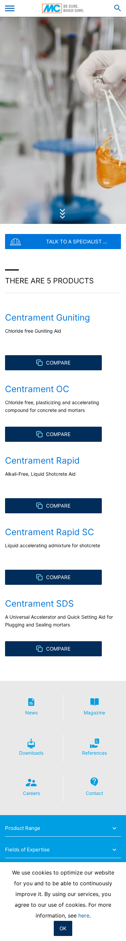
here (83, 915)
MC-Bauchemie (63, 8)
